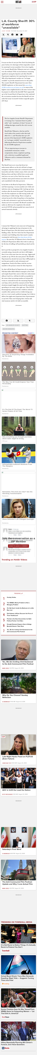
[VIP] (34, 1)
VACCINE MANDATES (8, 329)
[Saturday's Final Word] (18, 837)
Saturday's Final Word (11, 849)
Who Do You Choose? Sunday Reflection (15, 696)
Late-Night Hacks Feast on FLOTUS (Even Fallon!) (17, 757)
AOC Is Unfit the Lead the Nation (16, 790)
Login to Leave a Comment (18, 546)
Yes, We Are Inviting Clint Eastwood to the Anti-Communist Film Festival (17, 663)
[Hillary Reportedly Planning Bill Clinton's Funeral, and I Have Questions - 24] (18, 1031)
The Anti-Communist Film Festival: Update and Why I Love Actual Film (17, 883)
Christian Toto (6, 763)
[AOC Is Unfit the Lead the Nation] (18, 778)
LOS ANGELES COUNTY (13, 325)
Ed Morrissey (6, 702)
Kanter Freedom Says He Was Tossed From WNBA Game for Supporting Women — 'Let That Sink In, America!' (17, 1011)
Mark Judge (5, 668)
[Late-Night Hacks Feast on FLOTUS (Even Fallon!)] (18, 744)
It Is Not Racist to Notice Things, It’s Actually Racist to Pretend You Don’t (18, 946)
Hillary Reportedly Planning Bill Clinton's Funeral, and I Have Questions (16, 1043)
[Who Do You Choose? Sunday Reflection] (18, 683)
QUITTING (25, 325)
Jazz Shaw (6, 31)
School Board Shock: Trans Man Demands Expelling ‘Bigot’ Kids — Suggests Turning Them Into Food (17, 978)
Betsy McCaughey (7, 794)
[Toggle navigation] (2, 1)
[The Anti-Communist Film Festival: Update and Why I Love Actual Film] (18, 870)
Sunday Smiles (11, 597)
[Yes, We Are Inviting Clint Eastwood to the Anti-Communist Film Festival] (18, 650)
